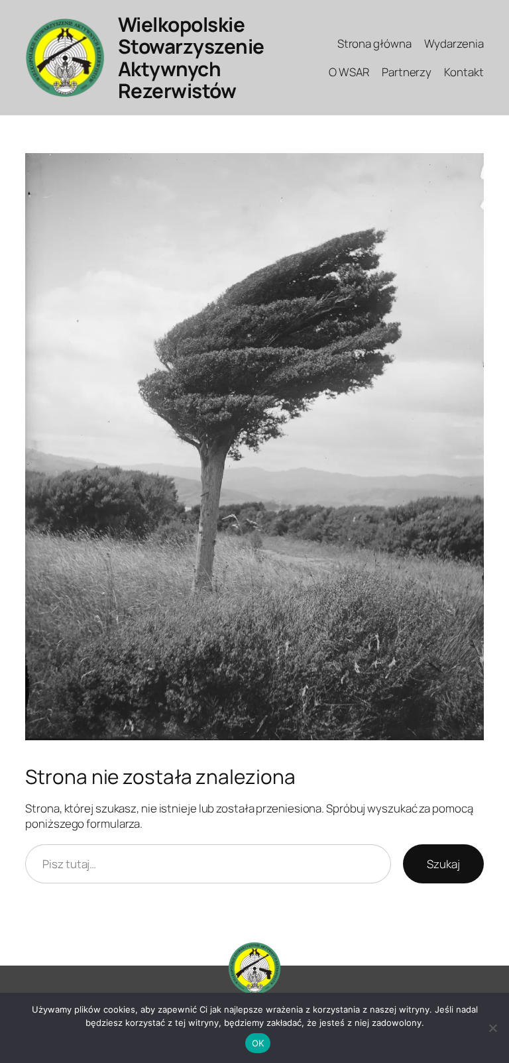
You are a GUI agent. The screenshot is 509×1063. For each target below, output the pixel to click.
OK (258, 1043)
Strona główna (374, 43)
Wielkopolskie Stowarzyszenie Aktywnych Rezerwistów (191, 57)
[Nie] (492, 1028)
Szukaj (443, 863)
